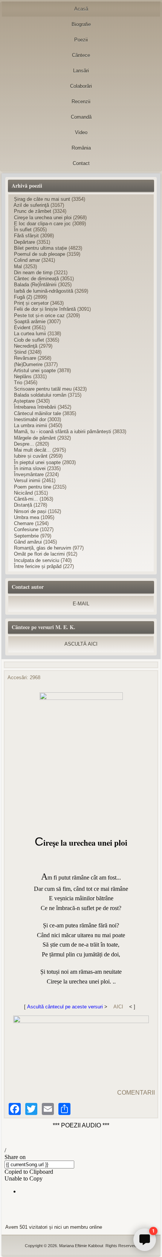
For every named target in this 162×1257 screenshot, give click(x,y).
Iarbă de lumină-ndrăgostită (43, 291)
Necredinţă (25, 346)
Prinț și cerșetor (31, 303)
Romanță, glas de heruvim (42, 548)
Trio (18, 382)
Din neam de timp (33, 272)
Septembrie (26, 536)
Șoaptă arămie (30, 321)
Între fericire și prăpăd (37, 566)
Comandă (81, 117)
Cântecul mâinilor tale (37, 413)
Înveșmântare (29, 474)
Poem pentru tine (32, 487)
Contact (81, 163)
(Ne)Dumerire (28, 364)
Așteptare (24, 401)
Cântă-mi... (26, 499)
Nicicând (23, 493)
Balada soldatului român (40, 395)
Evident (22, 327)
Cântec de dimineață (36, 278)
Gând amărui (28, 542)
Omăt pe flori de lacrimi (40, 554)
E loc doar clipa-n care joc (42, 223)
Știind (20, 352)
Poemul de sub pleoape (39, 254)
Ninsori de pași (30, 511)
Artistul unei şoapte (35, 370)
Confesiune (26, 529)
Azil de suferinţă (31, 205)
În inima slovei (30, 468)
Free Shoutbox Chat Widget (132, 1222)
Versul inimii (27, 480)
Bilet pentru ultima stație (40, 248)
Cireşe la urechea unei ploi (43, 217)
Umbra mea (26, 517)
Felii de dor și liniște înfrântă (45, 309)
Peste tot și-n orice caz (39, 315)
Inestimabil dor (30, 419)
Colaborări (81, 86)
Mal (18, 266)
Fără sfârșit (26, 235)
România (81, 148)
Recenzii (81, 101)
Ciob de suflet (29, 340)
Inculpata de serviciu (36, 560)
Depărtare (24, 242)
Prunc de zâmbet (32, 211)
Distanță (23, 505)
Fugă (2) (23, 297)
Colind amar (27, 260)
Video (81, 132)
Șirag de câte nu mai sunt (42, 199)
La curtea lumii (30, 333)
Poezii (81, 40)
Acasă (81, 9)
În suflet (23, 229)
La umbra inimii (30, 425)
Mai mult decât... (32, 450)
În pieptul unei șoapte (37, 462)
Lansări (81, 70)
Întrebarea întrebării (35, 407)
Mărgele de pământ (35, 438)
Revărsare (25, 358)
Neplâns (23, 376)
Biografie (81, 24)
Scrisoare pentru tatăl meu (43, 389)
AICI (118, 1007)
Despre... (24, 444)
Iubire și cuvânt (30, 456)
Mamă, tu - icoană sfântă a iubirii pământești (62, 431)
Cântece (81, 55)
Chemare (24, 523)
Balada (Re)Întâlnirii (35, 284)
